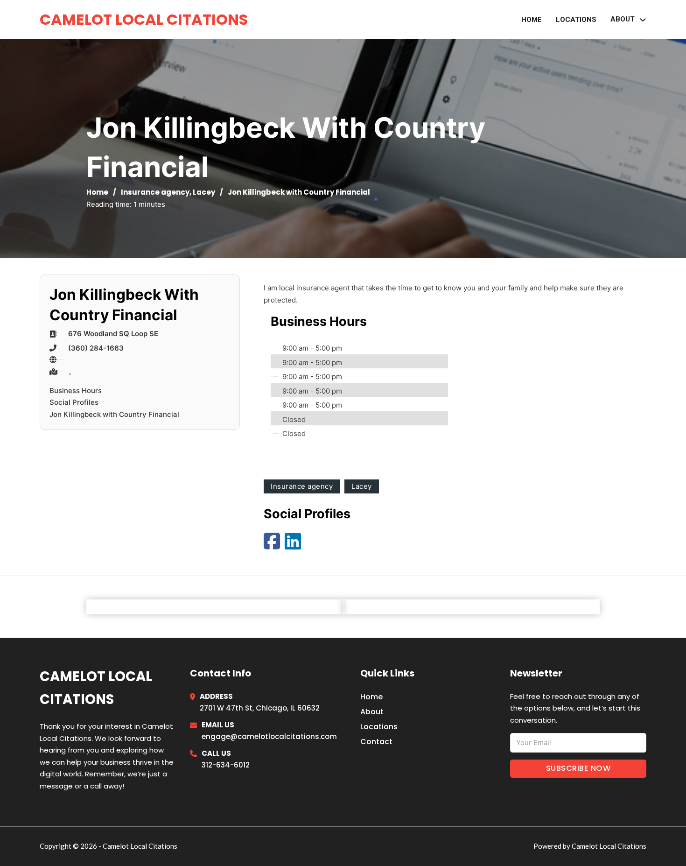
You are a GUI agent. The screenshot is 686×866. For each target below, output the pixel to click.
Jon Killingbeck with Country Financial (114, 414)
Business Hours (75, 390)
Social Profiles (73, 402)
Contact (376, 741)
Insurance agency (155, 192)
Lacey (204, 192)
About (372, 711)
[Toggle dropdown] (642, 19)
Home (531, 19)
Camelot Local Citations (144, 19)
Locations (576, 19)
